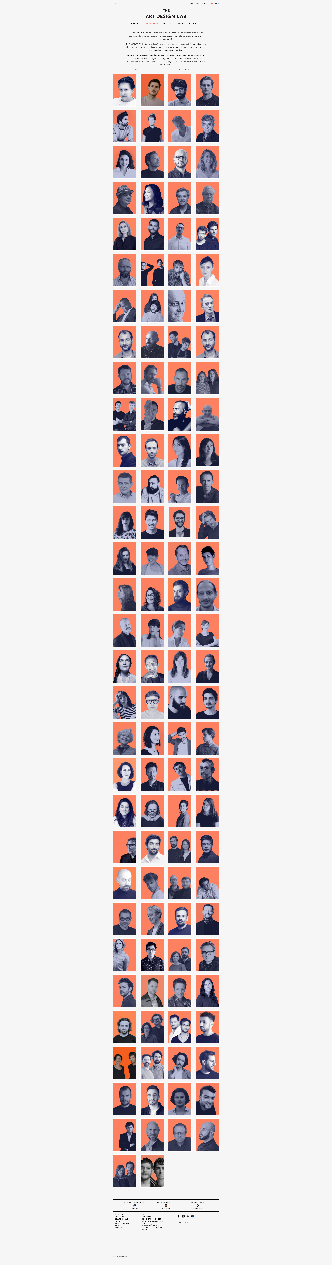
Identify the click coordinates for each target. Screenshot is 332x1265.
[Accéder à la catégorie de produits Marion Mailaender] (207, 666)
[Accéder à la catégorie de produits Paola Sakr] (124, 811)
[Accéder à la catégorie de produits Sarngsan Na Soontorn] (152, 955)
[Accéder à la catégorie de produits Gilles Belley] (124, 450)
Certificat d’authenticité (153, 1227)
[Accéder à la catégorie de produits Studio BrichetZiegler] (152, 1027)
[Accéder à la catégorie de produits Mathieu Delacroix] (179, 702)
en (112, 3)
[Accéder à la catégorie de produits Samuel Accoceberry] (179, 919)
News (181, 23)
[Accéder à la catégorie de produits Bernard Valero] (207, 126)
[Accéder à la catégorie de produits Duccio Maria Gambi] (179, 270)
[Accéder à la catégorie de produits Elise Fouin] (207, 270)
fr (115, 3)
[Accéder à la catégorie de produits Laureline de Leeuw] (152, 558)
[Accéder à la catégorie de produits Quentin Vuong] (207, 847)
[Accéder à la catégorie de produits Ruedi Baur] (207, 883)
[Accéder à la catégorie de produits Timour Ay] (207, 1099)
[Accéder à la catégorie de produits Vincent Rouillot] (179, 1135)
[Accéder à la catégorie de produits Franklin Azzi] (152, 378)
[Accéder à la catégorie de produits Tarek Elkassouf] (207, 1063)
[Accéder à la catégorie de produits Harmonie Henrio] (179, 450)
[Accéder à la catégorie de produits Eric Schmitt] (207, 306)
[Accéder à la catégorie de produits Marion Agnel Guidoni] (179, 666)
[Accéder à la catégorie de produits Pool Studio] (179, 847)
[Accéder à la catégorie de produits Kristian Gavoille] (207, 522)
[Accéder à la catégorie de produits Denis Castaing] (124, 270)
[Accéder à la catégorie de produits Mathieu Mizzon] (207, 702)
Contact (194, 23)
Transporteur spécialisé (134, 1203)
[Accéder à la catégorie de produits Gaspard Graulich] (152, 414)
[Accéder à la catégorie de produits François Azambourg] (207, 342)
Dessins (118, 1221)
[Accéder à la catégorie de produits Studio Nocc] (152, 1063)
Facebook (178, 1216)
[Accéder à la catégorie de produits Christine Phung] (152, 198)
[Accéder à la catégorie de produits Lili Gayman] (207, 558)
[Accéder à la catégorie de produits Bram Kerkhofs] (152, 162)
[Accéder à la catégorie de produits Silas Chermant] (152, 991)
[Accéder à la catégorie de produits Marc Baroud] (179, 594)
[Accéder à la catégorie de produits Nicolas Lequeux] (152, 774)
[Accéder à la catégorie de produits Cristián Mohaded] (152, 234)
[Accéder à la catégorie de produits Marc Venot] (207, 594)
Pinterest (187, 1216)
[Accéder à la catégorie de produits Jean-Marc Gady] (179, 486)
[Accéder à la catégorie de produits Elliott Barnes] (124, 306)
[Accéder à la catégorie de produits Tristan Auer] (152, 1135)
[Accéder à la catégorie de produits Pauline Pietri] (207, 811)
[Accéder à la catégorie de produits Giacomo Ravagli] (207, 414)
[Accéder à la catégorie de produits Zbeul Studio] (152, 1171)
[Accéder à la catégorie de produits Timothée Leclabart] (179, 1099)
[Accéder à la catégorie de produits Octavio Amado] (207, 774)
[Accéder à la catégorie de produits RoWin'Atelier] (179, 883)
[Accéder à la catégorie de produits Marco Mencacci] (124, 630)
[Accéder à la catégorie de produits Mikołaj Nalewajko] (207, 738)
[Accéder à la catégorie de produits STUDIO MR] (124, 1063)
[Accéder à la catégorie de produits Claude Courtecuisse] (207, 198)
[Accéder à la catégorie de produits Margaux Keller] (152, 630)
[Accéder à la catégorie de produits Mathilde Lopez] (152, 738)
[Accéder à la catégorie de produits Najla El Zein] (124, 774)
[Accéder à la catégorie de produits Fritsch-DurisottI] (124, 414)
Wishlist (212, 4)
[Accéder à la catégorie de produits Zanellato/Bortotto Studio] (124, 1171)
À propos (135, 23)
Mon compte (201, 3)
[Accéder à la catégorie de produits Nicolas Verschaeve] (179, 774)
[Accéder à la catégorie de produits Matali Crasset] (152, 702)
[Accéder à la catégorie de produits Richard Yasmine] (124, 883)
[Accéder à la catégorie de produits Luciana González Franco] (152, 594)
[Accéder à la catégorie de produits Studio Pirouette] (179, 1063)
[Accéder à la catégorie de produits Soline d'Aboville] (179, 991)
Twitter (192, 1216)
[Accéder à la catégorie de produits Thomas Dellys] (124, 1099)
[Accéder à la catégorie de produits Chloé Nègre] (207, 162)
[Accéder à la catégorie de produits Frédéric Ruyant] (179, 378)
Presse (144, 1230)
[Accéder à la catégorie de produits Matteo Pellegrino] (179, 738)
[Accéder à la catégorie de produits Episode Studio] (152, 306)
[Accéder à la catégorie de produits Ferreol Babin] (152, 342)
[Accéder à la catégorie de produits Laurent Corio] (179, 558)
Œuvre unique (121, 1219)
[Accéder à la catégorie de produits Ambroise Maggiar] (207, 90)
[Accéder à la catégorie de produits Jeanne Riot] (124, 522)
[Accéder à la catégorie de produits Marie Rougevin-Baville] (207, 630)
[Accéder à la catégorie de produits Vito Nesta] (207, 1135)
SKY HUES (168, 23)
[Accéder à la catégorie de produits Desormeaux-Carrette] (152, 270)
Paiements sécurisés (165, 1203)
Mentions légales (149, 1225)
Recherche (208, 4)
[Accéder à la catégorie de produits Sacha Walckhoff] (124, 919)
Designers (152, 23)
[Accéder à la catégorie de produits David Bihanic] (179, 234)
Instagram (183, 1216)
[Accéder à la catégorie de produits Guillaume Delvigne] (152, 450)
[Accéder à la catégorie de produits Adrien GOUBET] (152, 90)
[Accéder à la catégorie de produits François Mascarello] (124, 378)
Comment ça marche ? (151, 1219)
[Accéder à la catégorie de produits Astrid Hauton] (152, 126)
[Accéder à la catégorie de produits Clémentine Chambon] (124, 234)
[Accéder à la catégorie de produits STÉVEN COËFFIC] (124, 1027)
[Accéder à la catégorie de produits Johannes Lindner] (152, 522)
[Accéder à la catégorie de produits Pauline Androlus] (179, 811)
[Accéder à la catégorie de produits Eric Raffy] (179, 306)
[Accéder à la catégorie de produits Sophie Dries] (207, 991)
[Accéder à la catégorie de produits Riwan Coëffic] (152, 883)
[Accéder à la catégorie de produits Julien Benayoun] (179, 522)
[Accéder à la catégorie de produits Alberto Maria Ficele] (179, 90)
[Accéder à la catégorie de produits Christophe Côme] (179, 198)
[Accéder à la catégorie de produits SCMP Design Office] (179, 955)
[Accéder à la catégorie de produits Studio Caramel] (179, 1027)
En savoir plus (134, 1208)
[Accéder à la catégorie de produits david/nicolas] (207, 234)
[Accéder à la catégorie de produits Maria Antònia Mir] (179, 630)
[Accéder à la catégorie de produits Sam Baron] (152, 919)
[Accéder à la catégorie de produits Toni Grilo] (124, 1135)
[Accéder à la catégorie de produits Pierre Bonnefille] (124, 847)
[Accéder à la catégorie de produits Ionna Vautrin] (207, 450)
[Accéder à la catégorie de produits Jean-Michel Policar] (207, 486)
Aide (191, 3)
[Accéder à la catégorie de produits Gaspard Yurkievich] (179, 414)
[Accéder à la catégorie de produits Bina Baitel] (124, 162)
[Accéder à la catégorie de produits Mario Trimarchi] (152, 666)
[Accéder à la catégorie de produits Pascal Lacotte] (152, 811)
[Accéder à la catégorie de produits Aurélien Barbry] (179, 126)
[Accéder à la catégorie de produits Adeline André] (124, 90)
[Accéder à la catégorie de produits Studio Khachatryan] (207, 1027)
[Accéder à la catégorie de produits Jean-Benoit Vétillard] (152, 486)
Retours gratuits (197, 1203)
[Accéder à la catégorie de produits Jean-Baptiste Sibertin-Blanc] (124, 486)
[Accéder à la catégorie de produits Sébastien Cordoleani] (124, 991)
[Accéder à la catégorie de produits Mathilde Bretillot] (124, 738)
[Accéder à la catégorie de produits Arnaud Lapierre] (124, 126)
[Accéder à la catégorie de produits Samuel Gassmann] (207, 919)
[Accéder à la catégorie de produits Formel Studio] (179, 342)
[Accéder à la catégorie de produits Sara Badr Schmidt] (124, 955)
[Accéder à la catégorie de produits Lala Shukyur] (124, 558)
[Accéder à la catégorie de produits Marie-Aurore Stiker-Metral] (124, 666)
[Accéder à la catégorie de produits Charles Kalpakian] (179, 162)
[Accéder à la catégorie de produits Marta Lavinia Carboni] (124, 702)
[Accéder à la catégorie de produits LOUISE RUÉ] (124, 594)
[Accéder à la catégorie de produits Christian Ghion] (124, 198)
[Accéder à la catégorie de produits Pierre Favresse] (152, 847)
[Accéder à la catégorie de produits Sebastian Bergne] (207, 955)
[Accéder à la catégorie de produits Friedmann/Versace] (207, 378)
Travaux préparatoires (125, 1223)
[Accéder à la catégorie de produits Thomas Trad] (152, 1099)
